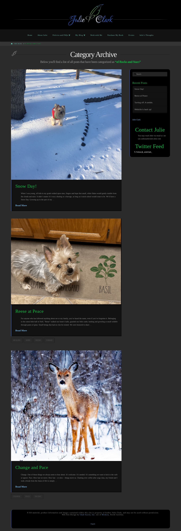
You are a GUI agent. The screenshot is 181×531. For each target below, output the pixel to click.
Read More (21, 205)
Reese (38, 340)
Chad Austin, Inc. (87, 515)
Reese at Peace (29, 311)
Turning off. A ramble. (143, 103)
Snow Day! (26, 186)
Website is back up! (142, 110)
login (93, 524)
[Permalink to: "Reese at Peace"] (66, 262)
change (16, 496)
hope (28, 340)
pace (27, 496)
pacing (38, 496)
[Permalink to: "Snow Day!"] (66, 124)
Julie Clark (136, 120)
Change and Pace (31, 467)
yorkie (49, 340)
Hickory (105, 515)
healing (17, 340)
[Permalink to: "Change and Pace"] (66, 405)
